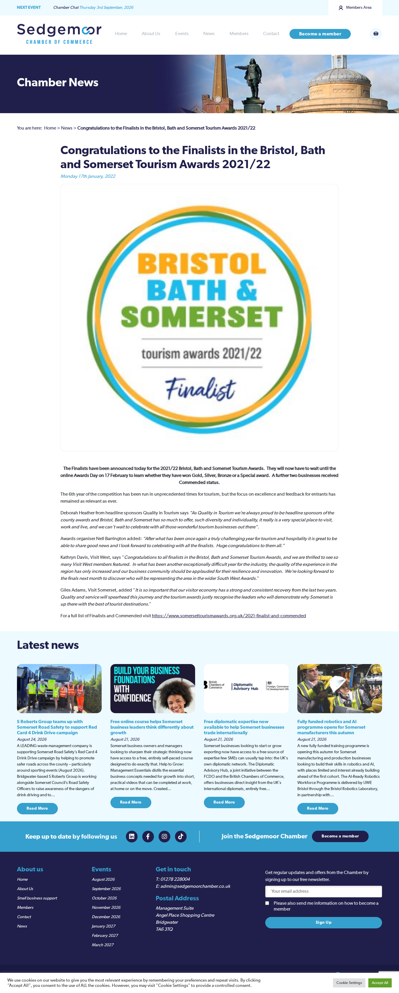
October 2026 (104, 898)
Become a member (320, 34)
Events (182, 34)
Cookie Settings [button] (349, 983)
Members (239, 34)
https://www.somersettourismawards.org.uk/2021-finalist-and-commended (229, 616)
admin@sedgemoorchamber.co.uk (195, 886)
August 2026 (103, 880)
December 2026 (106, 917)
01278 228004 (175, 879)
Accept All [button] (380, 983)
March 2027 (102, 945)
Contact (271, 34)
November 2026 (106, 908)
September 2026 (106, 889)
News (209, 34)
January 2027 (103, 926)
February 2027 (105, 936)
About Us (151, 34)
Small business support (37, 898)
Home (121, 34)
